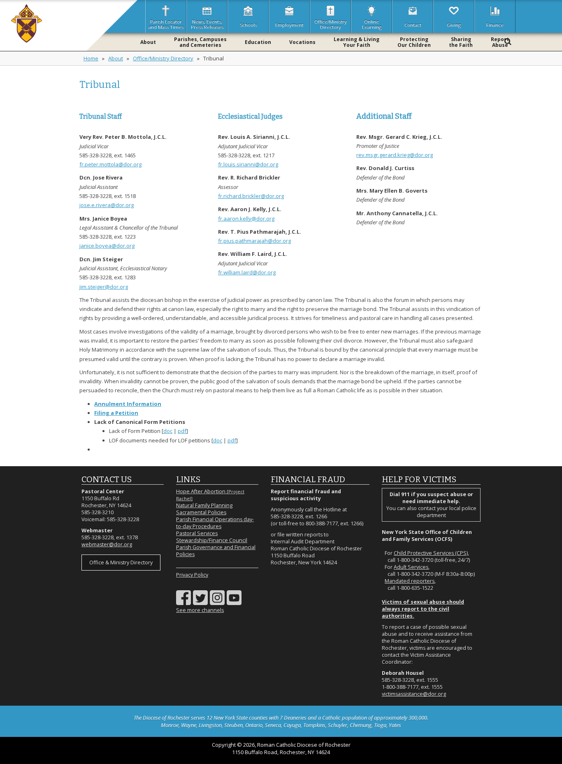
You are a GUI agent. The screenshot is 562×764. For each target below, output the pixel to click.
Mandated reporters (409, 581)
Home (91, 58)
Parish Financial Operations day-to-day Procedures (215, 523)
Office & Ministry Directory (121, 562)
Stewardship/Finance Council (211, 540)
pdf (182, 431)
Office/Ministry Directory (163, 58)
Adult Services (411, 567)
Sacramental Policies (201, 512)
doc (167, 431)
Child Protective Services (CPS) (431, 553)
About (115, 58)
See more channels (200, 610)
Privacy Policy (192, 574)
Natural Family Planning (204, 505)
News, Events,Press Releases (207, 24)
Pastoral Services (197, 533)
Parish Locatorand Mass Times (166, 24)
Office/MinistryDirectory (330, 24)
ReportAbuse (500, 42)
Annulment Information (127, 403)
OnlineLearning (371, 24)
